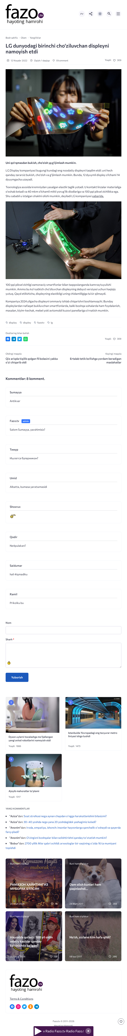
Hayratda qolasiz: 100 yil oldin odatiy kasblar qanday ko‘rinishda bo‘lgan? (31, 941)
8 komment (62, 60)
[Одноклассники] (30, 1006)
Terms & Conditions (21, 998)
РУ (81, 13)
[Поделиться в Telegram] (14, 339)
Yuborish (17, 677)
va (50, 162)
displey (27, 322)
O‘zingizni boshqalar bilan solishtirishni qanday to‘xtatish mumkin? (66, 837)
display (13, 322)
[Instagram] (18, 1006)
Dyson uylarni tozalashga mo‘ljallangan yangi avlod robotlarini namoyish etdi (31, 738)
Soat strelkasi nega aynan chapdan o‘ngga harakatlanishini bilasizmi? (65, 816)
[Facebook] (12, 1006)
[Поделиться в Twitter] (19, 339)
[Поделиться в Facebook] (8, 339)
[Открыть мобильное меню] (118, 14)
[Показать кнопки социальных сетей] (91, 14)
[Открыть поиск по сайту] (109, 14)
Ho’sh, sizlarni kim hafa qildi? (90, 937)
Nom (8, 622)
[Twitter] (24, 1006)
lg (52, 322)
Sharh (10, 639)
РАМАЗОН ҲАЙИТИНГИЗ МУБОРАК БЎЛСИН (29, 886)
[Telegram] (36, 1006)
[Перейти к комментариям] (121, 1021)
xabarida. (98, 196)
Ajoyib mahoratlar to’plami (24, 791)
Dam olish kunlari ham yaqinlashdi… (85, 886)
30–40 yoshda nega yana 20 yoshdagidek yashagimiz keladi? (60, 821)
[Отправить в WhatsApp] (25, 339)
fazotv (40, 322)
